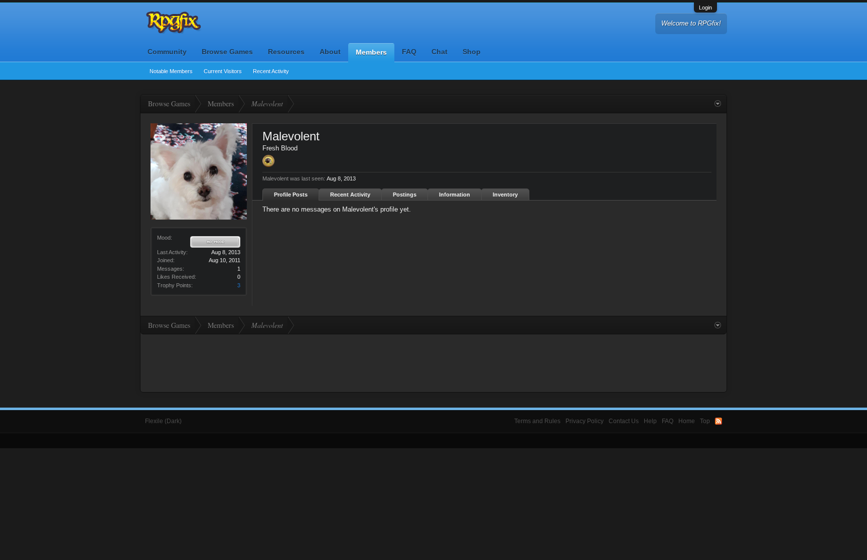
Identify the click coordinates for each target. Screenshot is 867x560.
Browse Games (227, 52)
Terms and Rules (537, 421)
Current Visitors (223, 71)
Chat (439, 52)
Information (454, 195)
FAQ (409, 52)
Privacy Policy (584, 421)
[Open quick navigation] (717, 103)
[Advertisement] (433, 362)
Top (705, 421)
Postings (404, 195)
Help (650, 421)
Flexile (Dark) (163, 421)
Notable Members (171, 71)
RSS (718, 421)
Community (167, 52)
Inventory (505, 195)
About (330, 52)
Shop (472, 52)
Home (686, 421)
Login (705, 8)
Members (371, 52)
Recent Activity (271, 71)
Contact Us (624, 421)
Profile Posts (291, 195)
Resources (286, 52)
